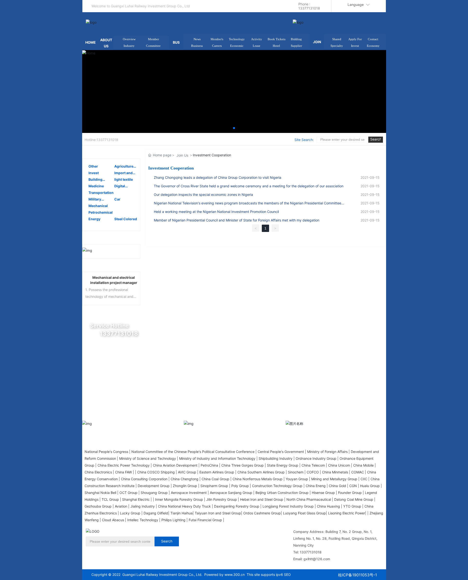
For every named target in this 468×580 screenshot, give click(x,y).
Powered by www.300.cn (223, 574)
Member (153, 39)
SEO (287, 574)
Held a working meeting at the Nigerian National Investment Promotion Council (216, 212)
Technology (237, 39)
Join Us (182, 155)
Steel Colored (125, 219)
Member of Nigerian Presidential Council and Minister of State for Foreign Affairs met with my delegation (236, 220)
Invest (355, 46)
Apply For (355, 39)
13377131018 (311, 552)
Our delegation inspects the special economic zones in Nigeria (203, 194)
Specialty (337, 46)
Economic (237, 46)
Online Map (112, 362)
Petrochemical (100, 212)
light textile (123, 179)
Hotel (276, 46)
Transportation (101, 192)
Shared (336, 39)
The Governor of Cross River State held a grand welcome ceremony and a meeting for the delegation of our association (248, 186)
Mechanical (98, 206)
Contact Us (112, 403)
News (197, 39)
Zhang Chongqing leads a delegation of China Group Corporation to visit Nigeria (217, 177)
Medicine (96, 186)
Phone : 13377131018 (309, 6)
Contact (373, 39)
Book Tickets (276, 39)
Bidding (296, 39)
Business (197, 46)
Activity (256, 39)
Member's (217, 39)
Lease (256, 46)
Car (117, 199)
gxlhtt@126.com (316, 559)
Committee (153, 46)
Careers (217, 46)
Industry (129, 46)
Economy (373, 46)
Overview (129, 39)
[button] (234, 128)
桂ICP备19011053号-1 (357, 574)
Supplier (296, 46)
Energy (94, 219)
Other (93, 166)
